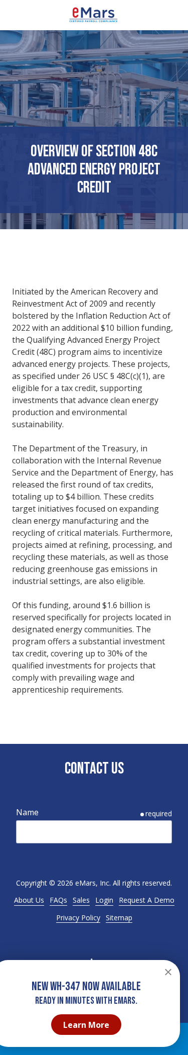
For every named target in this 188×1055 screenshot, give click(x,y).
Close (168, 972)
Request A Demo (146, 900)
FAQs (58, 900)
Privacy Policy (78, 917)
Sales (81, 900)
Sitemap (119, 917)
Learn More (86, 1024)
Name (27, 812)
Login (104, 900)
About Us (29, 900)
